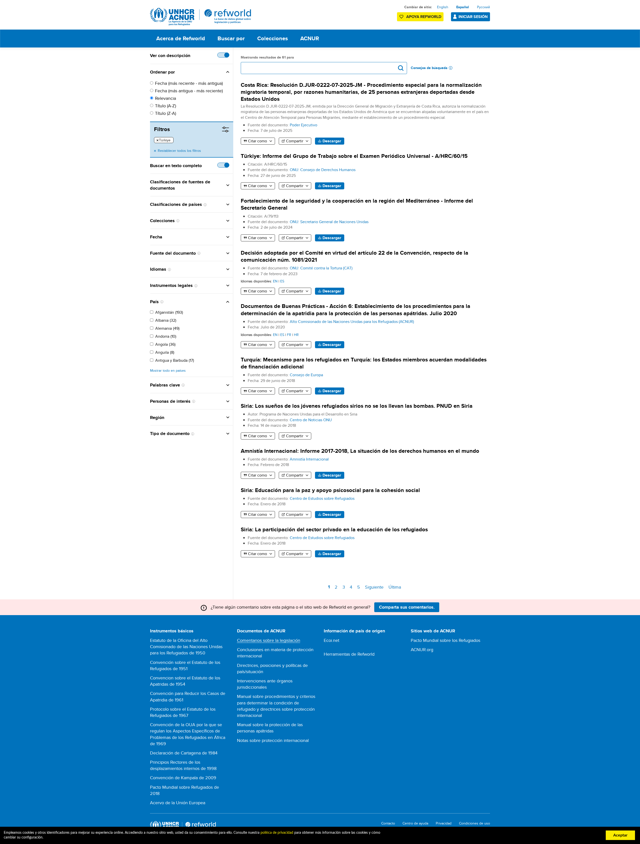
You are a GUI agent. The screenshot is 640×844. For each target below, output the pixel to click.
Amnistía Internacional (309, 459)
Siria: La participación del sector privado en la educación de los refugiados (334, 529)
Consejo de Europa (306, 375)
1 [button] (330, 588)
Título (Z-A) (165, 113)
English (442, 7)
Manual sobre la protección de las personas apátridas (270, 727)
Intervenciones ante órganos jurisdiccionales (264, 684)
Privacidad (444, 823)
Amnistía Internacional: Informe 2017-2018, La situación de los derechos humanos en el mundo (360, 451)
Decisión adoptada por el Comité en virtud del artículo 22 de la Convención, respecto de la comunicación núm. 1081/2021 (354, 256)
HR (296, 334)
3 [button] (344, 587)
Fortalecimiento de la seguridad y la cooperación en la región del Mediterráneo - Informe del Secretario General (357, 204)
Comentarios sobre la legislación (268, 640)
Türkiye (163, 140)
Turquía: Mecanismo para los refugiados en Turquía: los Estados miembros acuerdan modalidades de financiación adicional (363, 363)
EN (275, 281)
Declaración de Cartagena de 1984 (184, 753)
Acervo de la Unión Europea (177, 802)
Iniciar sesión (473, 17)
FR (289, 334)
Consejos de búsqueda (429, 68)
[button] (202, 72)
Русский (483, 7)
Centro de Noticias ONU (311, 420)
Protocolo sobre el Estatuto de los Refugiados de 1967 (183, 712)
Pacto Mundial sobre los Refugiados (445, 640)
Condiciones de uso (474, 823)
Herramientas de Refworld (349, 654)
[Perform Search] (401, 68)
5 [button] (359, 587)
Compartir (294, 141)
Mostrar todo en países (168, 370)
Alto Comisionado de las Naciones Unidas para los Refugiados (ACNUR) (352, 321)
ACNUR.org (422, 649)
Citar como (257, 141)
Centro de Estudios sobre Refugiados (322, 498)
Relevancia (165, 98)
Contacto (388, 823)
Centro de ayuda (415, 823)
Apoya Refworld (423, 17)
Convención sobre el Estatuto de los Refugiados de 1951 (185, 665)
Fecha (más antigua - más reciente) (189, 91)
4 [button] (352, 587)
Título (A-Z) (165, 106)
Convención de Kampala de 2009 (183, 777)
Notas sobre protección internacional (273, 740)
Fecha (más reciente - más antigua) (189, 83)
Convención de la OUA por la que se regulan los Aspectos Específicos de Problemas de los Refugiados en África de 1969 (187, 734)
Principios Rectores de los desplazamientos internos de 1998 (183, 765)
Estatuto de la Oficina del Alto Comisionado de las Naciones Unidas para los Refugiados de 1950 (186, 646)
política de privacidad (276, 832)
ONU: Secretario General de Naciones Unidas (329, 222)
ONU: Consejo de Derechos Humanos (323, 170)
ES (282, 281)
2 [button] (337, 587)
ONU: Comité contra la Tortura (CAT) (321, 268)
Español (462, 7)
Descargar (331, 141)
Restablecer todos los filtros (179, 150)
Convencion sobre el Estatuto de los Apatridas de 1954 (185, 681)
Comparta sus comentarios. (407, 607)
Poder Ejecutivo (303, 125)
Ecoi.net (331, 640)
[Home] (200, 17)
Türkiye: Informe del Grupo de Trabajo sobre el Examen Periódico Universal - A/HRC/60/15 (354, 156)
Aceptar (620, 835)
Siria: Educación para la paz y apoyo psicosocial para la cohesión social (330, 490)
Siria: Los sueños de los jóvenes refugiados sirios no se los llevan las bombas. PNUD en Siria (356, 406)
